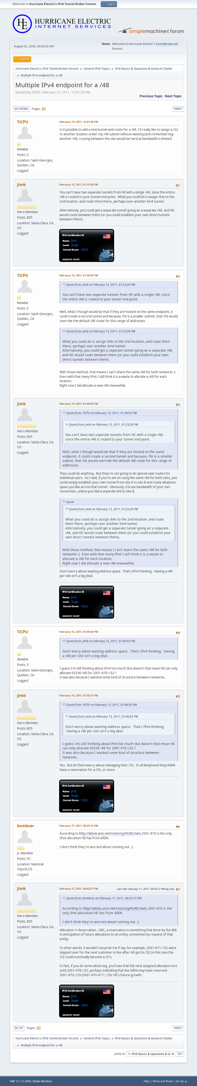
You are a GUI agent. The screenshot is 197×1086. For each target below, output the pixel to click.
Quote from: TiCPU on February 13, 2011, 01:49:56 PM (101, 705)
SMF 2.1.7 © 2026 (20, 1081)
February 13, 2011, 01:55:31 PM (78, 695)
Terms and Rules (163, 1081)
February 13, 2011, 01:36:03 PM (78, 275)
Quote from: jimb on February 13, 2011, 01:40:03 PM (100, 641)
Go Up (18, 1028)
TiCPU (22, 121)
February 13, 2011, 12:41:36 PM (78, 122)
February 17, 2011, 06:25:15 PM (78, 825)
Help (146, 1081)
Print (178, 109)
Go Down (21, 109)
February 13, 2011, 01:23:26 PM (78, 184)
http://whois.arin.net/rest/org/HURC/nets (110, 833)
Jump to (120, 1053)
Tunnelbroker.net (167, 44)
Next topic (173, 96)
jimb (21, 184)
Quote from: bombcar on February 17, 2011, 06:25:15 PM (103, 898)
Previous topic (151, 96)
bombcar (25, 825)
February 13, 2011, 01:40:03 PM (78, 403)
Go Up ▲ (181, 1081)
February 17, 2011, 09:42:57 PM (78, 888)
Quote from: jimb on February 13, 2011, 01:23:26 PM (100, 285)
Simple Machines (42, 1081)
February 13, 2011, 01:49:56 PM (78, 631)
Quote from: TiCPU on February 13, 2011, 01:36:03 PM (101, 413)
